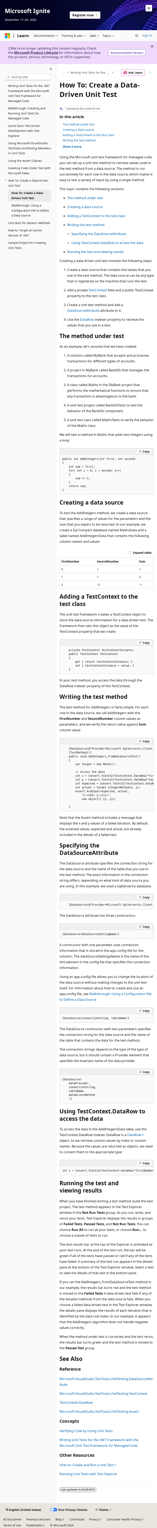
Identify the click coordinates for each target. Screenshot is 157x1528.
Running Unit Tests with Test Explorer (88, 1474)
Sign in (147, 35)
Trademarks (34, 1525)
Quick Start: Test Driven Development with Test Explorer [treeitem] (24, 131)
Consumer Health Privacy (124, 1519)
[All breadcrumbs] (63, 72)
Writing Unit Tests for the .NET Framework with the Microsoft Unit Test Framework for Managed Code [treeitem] (29, 93)
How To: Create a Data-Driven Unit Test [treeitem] (27, 195)
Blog (58, 1519)
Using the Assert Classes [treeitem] (25, 161)
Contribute (77, 1519)
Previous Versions (38, 1519)
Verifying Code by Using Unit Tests (86, 1431)
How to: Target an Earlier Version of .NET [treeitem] (25, 232)
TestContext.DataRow (76, 1402)
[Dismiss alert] (149, 8)
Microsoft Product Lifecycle (36, 52)
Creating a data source (78, 130)
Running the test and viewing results (95, 252)
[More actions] (150, 72)
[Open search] (137, 35)
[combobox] (28, 77)
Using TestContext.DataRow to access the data (107, 243)
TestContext (98, 290)
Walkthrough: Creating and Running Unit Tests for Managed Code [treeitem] (27, 113)
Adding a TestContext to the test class (88, 135)
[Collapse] (50, 69)
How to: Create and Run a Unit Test (86, 1465)
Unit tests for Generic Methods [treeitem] (29, 223)
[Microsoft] (7, 35)
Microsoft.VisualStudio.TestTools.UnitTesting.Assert (99, 1411)
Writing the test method (79, 140)
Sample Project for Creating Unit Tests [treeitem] (27, 245)
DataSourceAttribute (83, 310)
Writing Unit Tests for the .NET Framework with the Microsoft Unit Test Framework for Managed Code (91, 72)
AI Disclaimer (12, 1519)
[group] (106, 777)
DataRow (87, 319)
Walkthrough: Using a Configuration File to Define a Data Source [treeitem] (30, 210)
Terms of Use (12, 1525)
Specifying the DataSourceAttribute (98, 234)
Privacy (94, 1519)
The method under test (78, 124)
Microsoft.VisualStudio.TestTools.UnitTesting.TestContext (103, 1393)
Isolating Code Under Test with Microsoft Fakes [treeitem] (29, 170)
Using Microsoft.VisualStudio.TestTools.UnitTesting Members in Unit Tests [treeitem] (29, 148)
